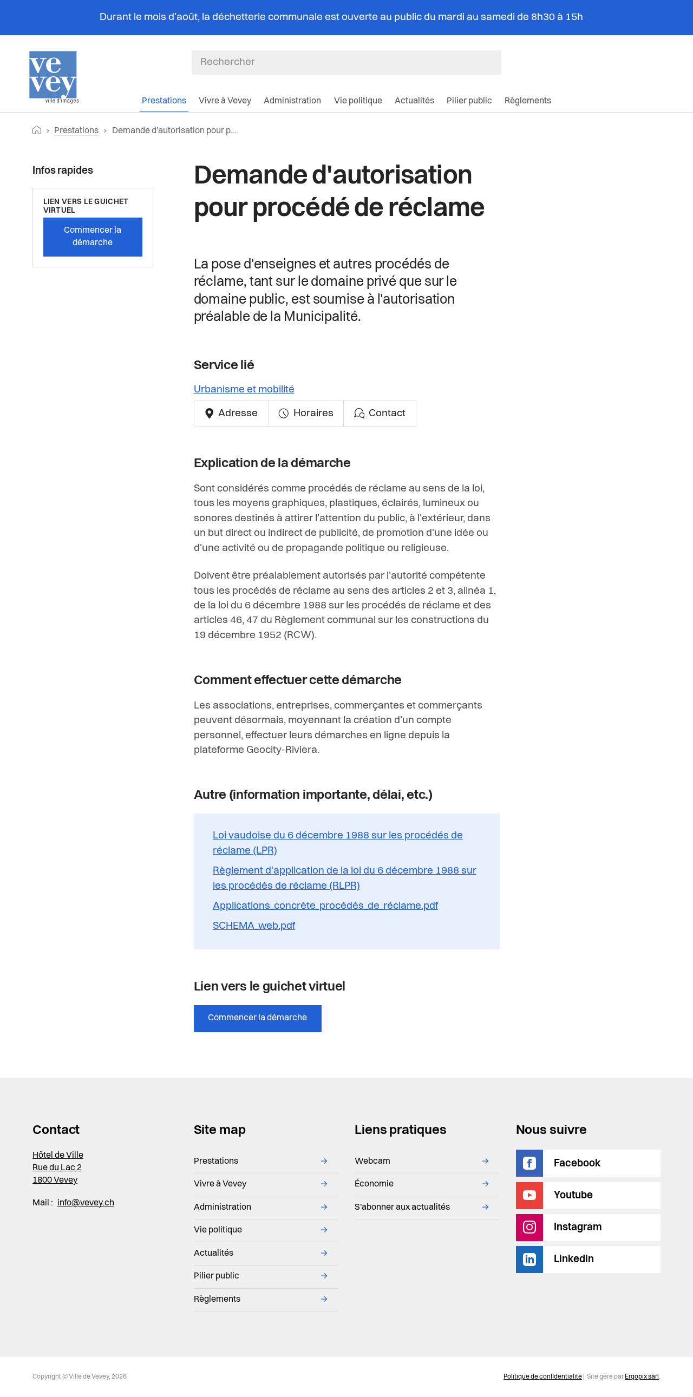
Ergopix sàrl (642, 1377)
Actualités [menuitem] (414, 101)
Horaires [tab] (312, 413)
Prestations (76, 131)
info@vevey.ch (85, 1203)
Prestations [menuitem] (164, 101)
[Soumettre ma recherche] (496, 62)
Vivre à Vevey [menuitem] (225, 101)
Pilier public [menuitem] (469, 101)
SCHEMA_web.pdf (254, 926)
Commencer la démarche (257, 1018)
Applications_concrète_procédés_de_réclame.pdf (325, 906)
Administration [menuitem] (292, 101)
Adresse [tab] (237, 413)
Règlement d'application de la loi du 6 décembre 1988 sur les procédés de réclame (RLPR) (344, 878)
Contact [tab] (386, 413)
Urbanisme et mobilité (244, 390)
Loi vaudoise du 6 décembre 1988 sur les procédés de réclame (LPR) (338, 843)
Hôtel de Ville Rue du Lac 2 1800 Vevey (57, 1168)
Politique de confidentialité (543, 1377)
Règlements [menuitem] (528, 101)
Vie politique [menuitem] (358, 101)
